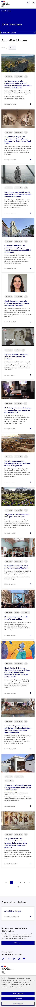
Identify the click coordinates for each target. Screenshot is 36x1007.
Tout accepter (18, 993)
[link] (6, 882)
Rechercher (28, 2)
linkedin (8, 958)
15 (11, 48)
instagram (19, 958)
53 (29, 882)
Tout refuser (18, 998)
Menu (33, 2)
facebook (14, 958)
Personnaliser (18, 1004)
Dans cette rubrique (9, 33)
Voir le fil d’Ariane (6, 11)
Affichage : (6, 48)
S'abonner (18, 943)
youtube (24, 958)
